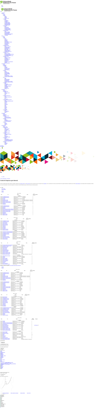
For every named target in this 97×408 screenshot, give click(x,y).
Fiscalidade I (4, 227)
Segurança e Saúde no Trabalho (8, 81)
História (4, 15)
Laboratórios (6, 35)
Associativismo (5, 137)
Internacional (3, 113)
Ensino (4, 37)
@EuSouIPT (4, 82)
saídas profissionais (78, 183)
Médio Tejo (4, 141)
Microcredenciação (7, 43)
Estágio (3, 334)
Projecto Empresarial (5, 263)
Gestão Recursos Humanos (6, 236)
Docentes (4, 70)
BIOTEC (6, 101)
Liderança (4, 262)
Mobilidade (4, 118)
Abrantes (6, 143)
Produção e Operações (5, 251)
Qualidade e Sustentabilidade (8, 84)
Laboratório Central (5, 91)
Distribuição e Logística (5, 246)
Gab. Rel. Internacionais (8, 121)
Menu (4, 14)
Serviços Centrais (7, 72)
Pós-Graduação (7, 42)
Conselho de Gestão (7, 22)
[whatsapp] (8, 394)
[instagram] (2, 394)
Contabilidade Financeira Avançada (7, 307)
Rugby (5, 131)
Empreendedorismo (5, 247)
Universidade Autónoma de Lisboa (9, 55)
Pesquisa (2, 145)
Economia (4, 198)
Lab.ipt (6, 93)
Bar (5, 135)
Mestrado (6, 40)
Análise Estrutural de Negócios (6, 255)
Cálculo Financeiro (5, 222)
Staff (3, 77)
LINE (5, 106)
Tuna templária (6, 129)
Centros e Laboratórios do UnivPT (7, 99)
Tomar (5, 144)
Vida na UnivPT (4, 125)
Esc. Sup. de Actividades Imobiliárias (9, 54)
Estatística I (4, 207)
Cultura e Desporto (5, 127)
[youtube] (3, 394)
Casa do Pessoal (7, 75)
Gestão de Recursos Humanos (6, 237)
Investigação (3, 89)
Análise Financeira (5, 297)
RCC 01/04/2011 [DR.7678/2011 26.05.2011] (15, 265)
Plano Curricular (4, 189)
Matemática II (4, 212)
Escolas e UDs (5, 25)
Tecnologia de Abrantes (7, 28)
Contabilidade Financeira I (6, 196)
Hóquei (6, 132)
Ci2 (5, 98)
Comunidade (3, 63)
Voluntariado (6, 86)
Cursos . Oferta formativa (3, 178)
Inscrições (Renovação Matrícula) (9, 61)
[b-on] (1, 368)
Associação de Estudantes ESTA (9, 140)
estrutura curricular (22, 183)
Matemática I (4, 203)
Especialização (6, 44)
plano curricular (28, 183)
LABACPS (6, 104)
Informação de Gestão (7, 24)
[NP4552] (1, 365)
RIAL (5, 124)
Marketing (4, 313)
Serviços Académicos (7, 32)
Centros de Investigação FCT (6, 95)
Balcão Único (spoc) (7, 69)
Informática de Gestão (5, 200)
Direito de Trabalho (5, 258)
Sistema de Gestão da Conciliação (9, 76)
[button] (0, 407)
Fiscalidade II (4, 235)
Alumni (6, 88)
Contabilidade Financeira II (6, 205)
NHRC (6, 107)
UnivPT (3, 13)
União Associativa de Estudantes (9, 139)
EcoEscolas (6, 87)
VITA (5, 108)
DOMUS (6, 103)
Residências (6, 136)
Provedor (6, 67)
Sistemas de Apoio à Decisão (6, 339)
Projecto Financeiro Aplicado (6, 338)
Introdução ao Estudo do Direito (6, 210)
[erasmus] (1, 367)
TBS (5, 112)
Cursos (6, 39)
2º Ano (2, 191)
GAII (5, 94)
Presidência (6, 21)
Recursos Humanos (7, 73)
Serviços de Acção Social (8, 34)
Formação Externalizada (6, 45)
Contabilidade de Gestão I (6, 220)
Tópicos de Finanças (5, 238)
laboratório (45, 183)
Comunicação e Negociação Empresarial (7, 231)
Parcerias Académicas (7, 53)
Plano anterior (3, 188)
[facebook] (1, 394)
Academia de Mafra (7, 47)
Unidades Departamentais (8, 29)
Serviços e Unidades (5, 30)
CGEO (6, 97)
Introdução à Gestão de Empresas (7, 201)
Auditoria (4, 256)
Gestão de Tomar (7, 27)
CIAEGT (6, 102)
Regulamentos (6, 59)
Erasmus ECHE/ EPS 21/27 (8, 120)
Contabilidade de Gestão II (6, 233)
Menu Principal (2, 146)
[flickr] (6, 394)
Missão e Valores (7, 18)
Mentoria (6, 85)
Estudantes (4, 65)
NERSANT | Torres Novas (8, 51)
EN (2, 6)
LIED (5, 105)
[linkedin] (5, 394)
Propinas (6, 62)
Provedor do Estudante (7, 23)
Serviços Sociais (7, 60)
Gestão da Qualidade (5, 260)
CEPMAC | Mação (7, 50)
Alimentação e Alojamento (8, 134)
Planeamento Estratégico (6, 250)
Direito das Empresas (5, 301)
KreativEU (4, 115)
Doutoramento (6, 41)
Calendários (6, 58)
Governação (6, 20)
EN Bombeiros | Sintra (7, 48)
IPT (0, 11)
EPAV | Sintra (6, 49)
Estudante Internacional (7, 117)
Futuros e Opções (5, 248)
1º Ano (2, 190)
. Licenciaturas (8, 178)
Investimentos (4, 261)
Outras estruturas (5, 109)
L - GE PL (3, 176)
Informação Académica (6, 56)
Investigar (6, 74)
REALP (6, 123)
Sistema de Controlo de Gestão (6, 252)
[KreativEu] (1, 366)
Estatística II (4, 225)
